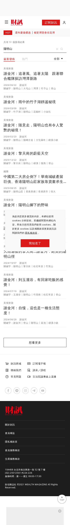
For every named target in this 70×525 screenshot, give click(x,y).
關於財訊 (10, 424)
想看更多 (35, 342)
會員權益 (10, 433)
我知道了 (35, 243)
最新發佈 (9, 59)
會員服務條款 (12, 450)
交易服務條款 (12, 458)
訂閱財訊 (51, 23)
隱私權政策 (31, 232)
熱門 (25, 59)
